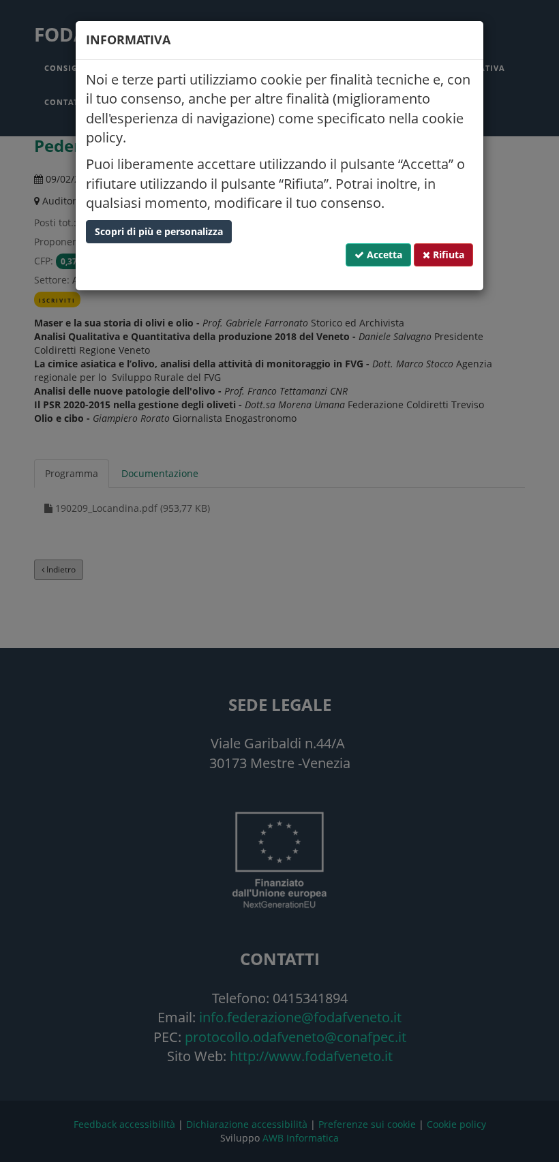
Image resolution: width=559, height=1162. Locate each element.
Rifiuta (447, 254)
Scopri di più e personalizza (159, 231)
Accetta (383, 254)
